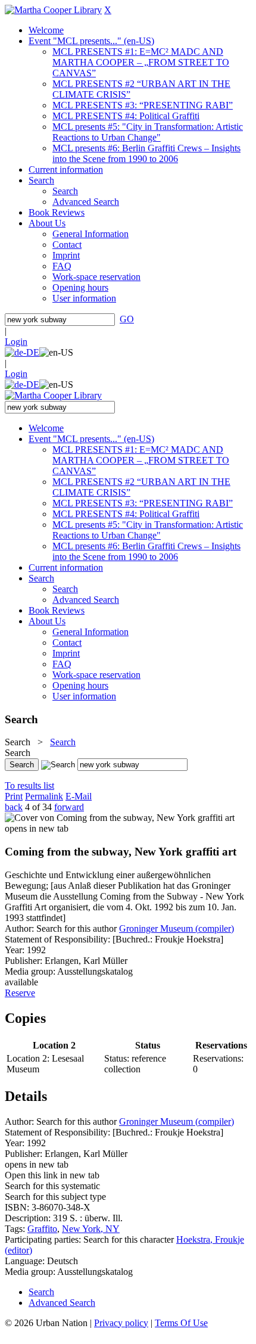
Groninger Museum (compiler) (176, 928)
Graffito (42, 1229)
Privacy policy (121, 1323)
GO (127, 319)
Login (16, 342)
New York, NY (91, 1229)
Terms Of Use (181, 1323)
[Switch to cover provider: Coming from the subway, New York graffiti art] (120, 818)
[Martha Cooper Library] (53, 10)
